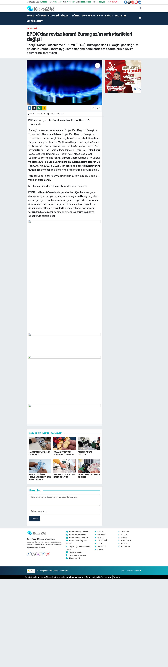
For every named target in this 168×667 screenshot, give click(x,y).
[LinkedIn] (43, 554)
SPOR (100, 16)
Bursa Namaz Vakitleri (78, 538)
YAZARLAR (125, 546)
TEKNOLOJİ (102, 541)
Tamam (116, 577)
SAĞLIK (109, 16)
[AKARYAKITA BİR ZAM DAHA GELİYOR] (64, 466)
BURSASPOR (88, 16)
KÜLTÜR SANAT (35, 21)
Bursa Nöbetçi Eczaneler (79, 532)
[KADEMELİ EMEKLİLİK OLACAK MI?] (40, 444)
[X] (33, 554)
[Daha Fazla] (44, 108)
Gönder (34, 519)
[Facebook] (29, 554)
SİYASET (65, 16)
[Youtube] (48, 554)
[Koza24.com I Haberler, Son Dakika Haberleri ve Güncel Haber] (40, 8)
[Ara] (140, 8)
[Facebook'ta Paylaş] (29, 108)
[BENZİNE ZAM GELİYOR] (89, 444)
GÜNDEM (41, 16)
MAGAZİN (120, 16)
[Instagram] (38, 554)
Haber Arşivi (74, 558)
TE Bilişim (137, 571)
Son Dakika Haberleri (78, 555)
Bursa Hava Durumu (77, 535)
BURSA (30, 16)
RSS (32, 571)
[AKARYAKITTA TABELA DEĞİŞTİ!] (89, 466)
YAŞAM (124, 543)
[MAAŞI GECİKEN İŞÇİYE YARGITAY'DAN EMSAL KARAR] (40, 466)
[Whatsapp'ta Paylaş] (39, 108)
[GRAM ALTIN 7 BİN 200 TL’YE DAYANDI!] (64, 444)
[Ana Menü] (140, 18)
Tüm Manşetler (75, 552)
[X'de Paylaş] (34, 108)
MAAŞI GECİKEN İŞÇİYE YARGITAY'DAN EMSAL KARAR (40, 477)
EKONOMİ (53, 16)
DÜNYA (76, 16)
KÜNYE (100, 549)
